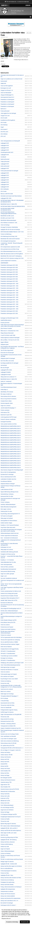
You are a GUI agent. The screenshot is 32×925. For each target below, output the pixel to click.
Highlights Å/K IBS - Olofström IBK (9, 863)
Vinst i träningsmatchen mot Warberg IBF (10, 140)
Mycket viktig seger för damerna (8, 823)
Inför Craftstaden (5, 189)
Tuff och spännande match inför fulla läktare (11, 637)
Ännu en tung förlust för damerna (8, 398)
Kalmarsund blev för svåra (7, 496)
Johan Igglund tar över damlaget (8, 113)
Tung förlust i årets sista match (8, 527)
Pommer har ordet (5, 683)
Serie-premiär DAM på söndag (8, 571)
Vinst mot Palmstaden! (6, 92)
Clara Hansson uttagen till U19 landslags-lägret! (12, 469)
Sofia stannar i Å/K (5, 412)
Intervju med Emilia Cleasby (7, 884)
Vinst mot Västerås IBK (6, 707)
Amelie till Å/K (4, 764)
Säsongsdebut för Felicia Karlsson (9, 520)
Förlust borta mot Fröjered (7, 627)
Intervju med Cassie (5, 768)
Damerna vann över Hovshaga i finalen (10, 734)
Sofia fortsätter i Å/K (5, 770)
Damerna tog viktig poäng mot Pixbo (9, 837)
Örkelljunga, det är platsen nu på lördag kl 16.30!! (12, 662)
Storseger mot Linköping (6, 658)
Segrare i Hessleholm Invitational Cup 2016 (11, 728)
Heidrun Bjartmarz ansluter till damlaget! (10, 337)
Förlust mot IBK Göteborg (7, 844)
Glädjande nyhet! (5, 344)
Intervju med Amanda (6, 757)
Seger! (2, 127)
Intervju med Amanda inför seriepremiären (10, 898)
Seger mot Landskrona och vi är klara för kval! (11, 78)
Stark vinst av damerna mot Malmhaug (10, 741)
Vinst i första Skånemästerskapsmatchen (10, 665)
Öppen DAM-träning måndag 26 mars (9, 491)
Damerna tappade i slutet (7, 403)
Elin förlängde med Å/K (6, 777)
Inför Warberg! (4, 124)
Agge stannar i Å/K (5, 784)
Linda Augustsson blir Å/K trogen (8, 417)
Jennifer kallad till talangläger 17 (8, 407)
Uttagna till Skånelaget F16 (7, 95)
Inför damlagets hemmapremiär (8, 241)
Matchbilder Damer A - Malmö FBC (9, 204)
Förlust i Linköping (5, 502)
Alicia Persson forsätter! (6, 328)
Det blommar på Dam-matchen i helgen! (10, 644)
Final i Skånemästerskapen (7, 805)
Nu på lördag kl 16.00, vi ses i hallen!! (9, 678)
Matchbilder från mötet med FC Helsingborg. (11, 256)
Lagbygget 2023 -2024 (6, 198)
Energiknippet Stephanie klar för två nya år (11, 816)
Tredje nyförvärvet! (5, 161)
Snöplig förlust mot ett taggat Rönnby (10, 649)
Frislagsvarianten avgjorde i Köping (9, 709)
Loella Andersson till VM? (7, 489)
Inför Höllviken (4, 134)
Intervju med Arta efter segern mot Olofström (11, 866)
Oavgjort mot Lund (5, 115)
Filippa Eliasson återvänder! (7, 333)
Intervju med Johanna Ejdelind (8, 896)
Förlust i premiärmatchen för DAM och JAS (11, 591)
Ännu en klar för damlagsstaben (8, 472)
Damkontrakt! (4, 81)
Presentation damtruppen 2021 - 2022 (9, 283)
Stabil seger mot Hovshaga (7, 693)
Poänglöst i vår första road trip (8, 554)
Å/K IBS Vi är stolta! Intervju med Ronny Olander (12, 859)
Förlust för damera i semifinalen (8, 419)
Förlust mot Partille (5, 819)
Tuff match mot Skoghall (6, 516)
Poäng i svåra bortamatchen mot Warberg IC (11, 886)
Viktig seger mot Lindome (7, 549)
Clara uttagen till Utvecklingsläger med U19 (11, 608)
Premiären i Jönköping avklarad (8, 723)
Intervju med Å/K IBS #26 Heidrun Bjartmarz (11, 830)
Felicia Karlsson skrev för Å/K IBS (8, 743)
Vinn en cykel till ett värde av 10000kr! (9, 642)
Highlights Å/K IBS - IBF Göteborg (8, 839)
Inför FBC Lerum (4, 131)
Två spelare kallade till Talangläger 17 (9, 696)
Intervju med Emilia (5, 793)
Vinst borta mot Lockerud (7, 689)
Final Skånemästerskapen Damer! (8, 387)
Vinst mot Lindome (5, 624)
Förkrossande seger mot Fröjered (9, 674)
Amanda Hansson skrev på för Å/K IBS (10, 789)
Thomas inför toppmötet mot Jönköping (10, 639)
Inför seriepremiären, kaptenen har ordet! (10, 246)
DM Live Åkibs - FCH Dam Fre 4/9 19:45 (10, 340)
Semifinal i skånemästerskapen (8, 504)
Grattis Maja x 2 (4, 389)
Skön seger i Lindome (6, 509)
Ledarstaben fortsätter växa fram (8, 479)
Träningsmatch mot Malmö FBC (8, 726)
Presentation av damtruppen (7, 106)
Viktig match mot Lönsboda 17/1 (8, 376)
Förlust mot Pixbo (5, 873)
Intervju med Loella (5, 796)
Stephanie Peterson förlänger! (8, 483)
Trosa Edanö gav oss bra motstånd (9, 655)
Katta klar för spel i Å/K (6, 414)
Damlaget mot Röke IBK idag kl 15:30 (9, 318)
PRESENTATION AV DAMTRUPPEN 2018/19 (11, 426)
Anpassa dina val (6, 918)
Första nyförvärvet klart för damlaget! (9, 170)
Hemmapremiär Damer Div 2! (7, 97)
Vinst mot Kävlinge (5, 225)
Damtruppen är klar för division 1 (8, 905)
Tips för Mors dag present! (7, 350)
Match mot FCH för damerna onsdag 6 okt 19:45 (12, 258)
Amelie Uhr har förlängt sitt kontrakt (9, 593)
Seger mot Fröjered (5, 848)
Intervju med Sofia (5, 761)
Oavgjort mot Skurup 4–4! (7, 90)
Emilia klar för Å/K (5, 798)
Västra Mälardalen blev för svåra (8, 562)
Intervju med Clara (5, 773)
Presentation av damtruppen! (7, 99)
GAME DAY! (3, 83)
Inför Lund (3, 136)
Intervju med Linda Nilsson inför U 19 (9, 900)
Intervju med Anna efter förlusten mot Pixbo (11, 877)
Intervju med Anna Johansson (8, 842)
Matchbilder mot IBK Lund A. (7, 215)
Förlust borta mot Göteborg (7, 880)
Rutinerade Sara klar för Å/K (7, 721)
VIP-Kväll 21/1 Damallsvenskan (8, 653)
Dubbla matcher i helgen (6, 522)
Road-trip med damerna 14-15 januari (9, 669)
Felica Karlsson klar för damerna (8, 396)
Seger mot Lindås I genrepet (7, 573)
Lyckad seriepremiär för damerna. (8, 260)
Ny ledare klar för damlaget (7, 474)
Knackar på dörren (5, 322)
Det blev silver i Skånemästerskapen (9, 610)
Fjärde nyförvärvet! (5, 159)
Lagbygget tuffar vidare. (6, 370)
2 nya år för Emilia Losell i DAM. (8, 335)
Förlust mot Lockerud (6, 635)
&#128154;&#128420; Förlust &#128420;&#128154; (13, 206)
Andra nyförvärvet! (5, 166)
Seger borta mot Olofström (7, 809)
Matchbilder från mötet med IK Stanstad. (10, 238)
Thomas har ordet (5, 716)
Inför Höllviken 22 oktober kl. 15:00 (9, 222)
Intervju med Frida (5, 759)
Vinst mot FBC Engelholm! (7, 85)
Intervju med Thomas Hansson (8, 893)
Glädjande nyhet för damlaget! (8, 358)
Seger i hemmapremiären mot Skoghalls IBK (11, 714)
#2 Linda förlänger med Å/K (7, 807)
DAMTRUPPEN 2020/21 (6, 320)
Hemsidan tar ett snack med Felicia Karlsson (11, 196)
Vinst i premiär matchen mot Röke (9, 424)
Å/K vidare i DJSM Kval (6, 394)
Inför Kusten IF (4, 129)
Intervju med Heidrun (5, 752)
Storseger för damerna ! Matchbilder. (9, 227)
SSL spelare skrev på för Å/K (7, 745)
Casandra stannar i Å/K (6, 782)
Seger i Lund (4, 576)
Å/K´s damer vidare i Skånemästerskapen (10, 826)
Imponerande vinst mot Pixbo (7, 703)
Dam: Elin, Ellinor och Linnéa (7, 360)
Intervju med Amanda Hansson (8, 780)
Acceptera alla (25, 922)
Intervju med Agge (5, 775)
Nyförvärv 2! (3, 108)
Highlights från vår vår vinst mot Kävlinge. (10, 229)
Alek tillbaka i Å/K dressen (7, 391)
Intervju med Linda (5, 803)
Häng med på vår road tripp (7, 719)
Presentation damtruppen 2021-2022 (9, 265)
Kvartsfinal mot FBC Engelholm (8, 120)
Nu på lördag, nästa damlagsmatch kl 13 (10, 513)
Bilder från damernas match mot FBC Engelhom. (12, 253)
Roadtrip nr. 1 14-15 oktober (7, 560)
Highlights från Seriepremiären (8, 889)
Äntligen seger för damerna (7, 861)
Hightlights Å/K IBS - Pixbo (7, 875)
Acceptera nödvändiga (12, 922)
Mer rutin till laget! (5, 367)
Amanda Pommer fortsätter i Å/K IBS (9, 595)
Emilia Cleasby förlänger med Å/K (8, 620)
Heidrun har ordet (5, 846)
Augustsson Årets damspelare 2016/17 (10, 598)
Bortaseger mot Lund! (6, 88)
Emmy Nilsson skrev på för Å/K (8, 622)
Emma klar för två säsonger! (7, 352)
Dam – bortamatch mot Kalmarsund (9, 537)
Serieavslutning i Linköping (7, 494)
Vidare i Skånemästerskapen (7, 851)
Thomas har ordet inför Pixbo (7, 705)
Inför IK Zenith (4, 118)
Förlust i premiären (5, 410)
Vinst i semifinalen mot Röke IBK (8, 736)
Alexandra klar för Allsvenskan (8, 791)
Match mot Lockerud (6, 691)
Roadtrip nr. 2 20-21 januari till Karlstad (10, 525)
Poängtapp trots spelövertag (7, 882)
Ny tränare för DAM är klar (7, 602)
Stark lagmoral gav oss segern (8, 667)
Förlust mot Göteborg (6, 681)
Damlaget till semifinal (6, 421)
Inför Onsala (3, 122)
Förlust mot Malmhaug (6, 234)
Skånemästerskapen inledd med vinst (9, 533)
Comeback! (3, 157)
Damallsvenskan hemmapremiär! (8, 569)
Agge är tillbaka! (4, 342)
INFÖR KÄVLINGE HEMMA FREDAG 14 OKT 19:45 (12, 231)
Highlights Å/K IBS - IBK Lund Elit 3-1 (9, 828)
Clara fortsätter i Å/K (5, 786)
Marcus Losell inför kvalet (7, 193)
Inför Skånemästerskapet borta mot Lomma (11, 251)
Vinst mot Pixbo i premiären (7, 566)
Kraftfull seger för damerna (7, 712)
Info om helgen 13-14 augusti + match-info (11, 750)
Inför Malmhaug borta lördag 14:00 (9, 236)
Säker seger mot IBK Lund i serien (8, 832)
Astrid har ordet (4, 835)
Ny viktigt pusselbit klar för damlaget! (9, 363)
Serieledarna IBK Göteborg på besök (9, 551)
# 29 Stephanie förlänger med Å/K (9, 814)
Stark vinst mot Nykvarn (6, 646)
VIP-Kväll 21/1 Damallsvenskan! (8, 651)
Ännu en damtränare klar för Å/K (8, 476)
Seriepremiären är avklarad (7, 891)
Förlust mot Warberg (5, 853)
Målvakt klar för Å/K (5, 800)
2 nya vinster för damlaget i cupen (9, 738)
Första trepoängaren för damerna (8, 870)
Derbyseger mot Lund (6, 547)
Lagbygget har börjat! (6, 374)
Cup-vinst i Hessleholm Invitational (9, 578)
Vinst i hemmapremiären (6, 564)
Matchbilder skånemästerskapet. (8, 220)
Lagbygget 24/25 (5, 143)
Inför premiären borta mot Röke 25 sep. (10, 249)
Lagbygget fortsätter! (6, 372)
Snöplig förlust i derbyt (6, 401)
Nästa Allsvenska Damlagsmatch (8, 506)
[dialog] (16, 916)
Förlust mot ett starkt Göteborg (8, 629)
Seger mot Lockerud (5, 405)
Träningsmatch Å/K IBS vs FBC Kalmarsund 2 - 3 (12, 747)
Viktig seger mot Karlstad (7, 518)
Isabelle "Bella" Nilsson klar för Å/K (9, 600)
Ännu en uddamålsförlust (7, 868)
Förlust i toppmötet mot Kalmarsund (9, 535)
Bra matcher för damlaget (7, 903)
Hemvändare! (4, 365)
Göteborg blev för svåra (6, 511)
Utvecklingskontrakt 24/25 (7, 152)
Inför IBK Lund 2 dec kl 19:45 (7, 218)
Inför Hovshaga (4, 698)
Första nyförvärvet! (5, 111)
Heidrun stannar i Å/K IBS (6, 754)
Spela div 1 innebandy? (6, 381)
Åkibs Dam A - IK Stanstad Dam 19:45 (9, 330)
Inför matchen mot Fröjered (7, 676)
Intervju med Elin (4, 766)
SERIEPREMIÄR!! (4, 263)
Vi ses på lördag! (5, 700)
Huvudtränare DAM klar (6, 481)
